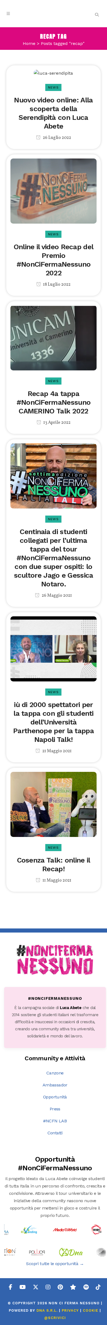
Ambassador (55, 1085)
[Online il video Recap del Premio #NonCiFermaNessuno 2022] (53, 190)
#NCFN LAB (55, 1120)
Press (55, 1108)
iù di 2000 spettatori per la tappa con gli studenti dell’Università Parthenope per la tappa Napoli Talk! (53, 722)
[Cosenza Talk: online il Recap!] (53, 803)
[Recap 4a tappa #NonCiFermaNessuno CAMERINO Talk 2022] (53, 337)
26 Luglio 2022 (56, 138)
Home (29, 43)
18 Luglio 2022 (56, 285)
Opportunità (55, 1096)
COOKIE (90, 1310)
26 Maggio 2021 (56, 596)
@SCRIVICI (55, 1318)
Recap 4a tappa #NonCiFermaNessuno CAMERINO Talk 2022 (53, 402)
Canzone (55, 1073)
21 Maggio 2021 (56, 751)
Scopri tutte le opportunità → (55, 1263)
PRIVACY (70, 1310)
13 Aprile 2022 (57, 423)
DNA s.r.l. (47, 1310)
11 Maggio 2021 (56, 881)
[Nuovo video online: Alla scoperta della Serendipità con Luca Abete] (53, 72)
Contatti (55, 1132)
